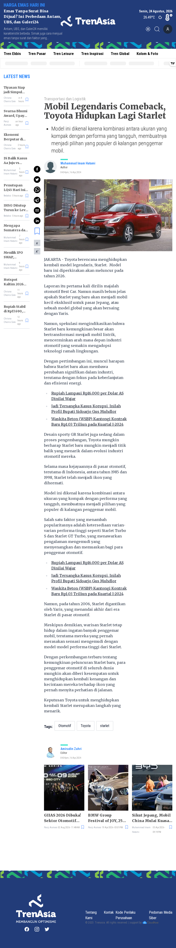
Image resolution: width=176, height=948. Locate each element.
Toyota (86, 726)
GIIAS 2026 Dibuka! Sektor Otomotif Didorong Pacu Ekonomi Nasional (62, 818)
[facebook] (37, 169)
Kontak (109, 912)
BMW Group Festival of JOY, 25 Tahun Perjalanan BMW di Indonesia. (107, 818)
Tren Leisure (63, 53)
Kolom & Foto (147, 53)
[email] (37, 210)
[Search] (158, 29)
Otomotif (64, 726)
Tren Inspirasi (92, 53)
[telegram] (37, 200)
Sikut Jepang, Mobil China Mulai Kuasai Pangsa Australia (151, 818)
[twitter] (37, 179)
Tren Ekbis (12, 53)
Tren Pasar (37, 53)
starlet (104, 726)
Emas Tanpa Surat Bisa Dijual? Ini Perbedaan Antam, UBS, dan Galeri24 (32, 16)
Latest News (17, 76)
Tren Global (120, 53)
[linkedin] (37, 220)
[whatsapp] (37, 189)
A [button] (37, 243)
